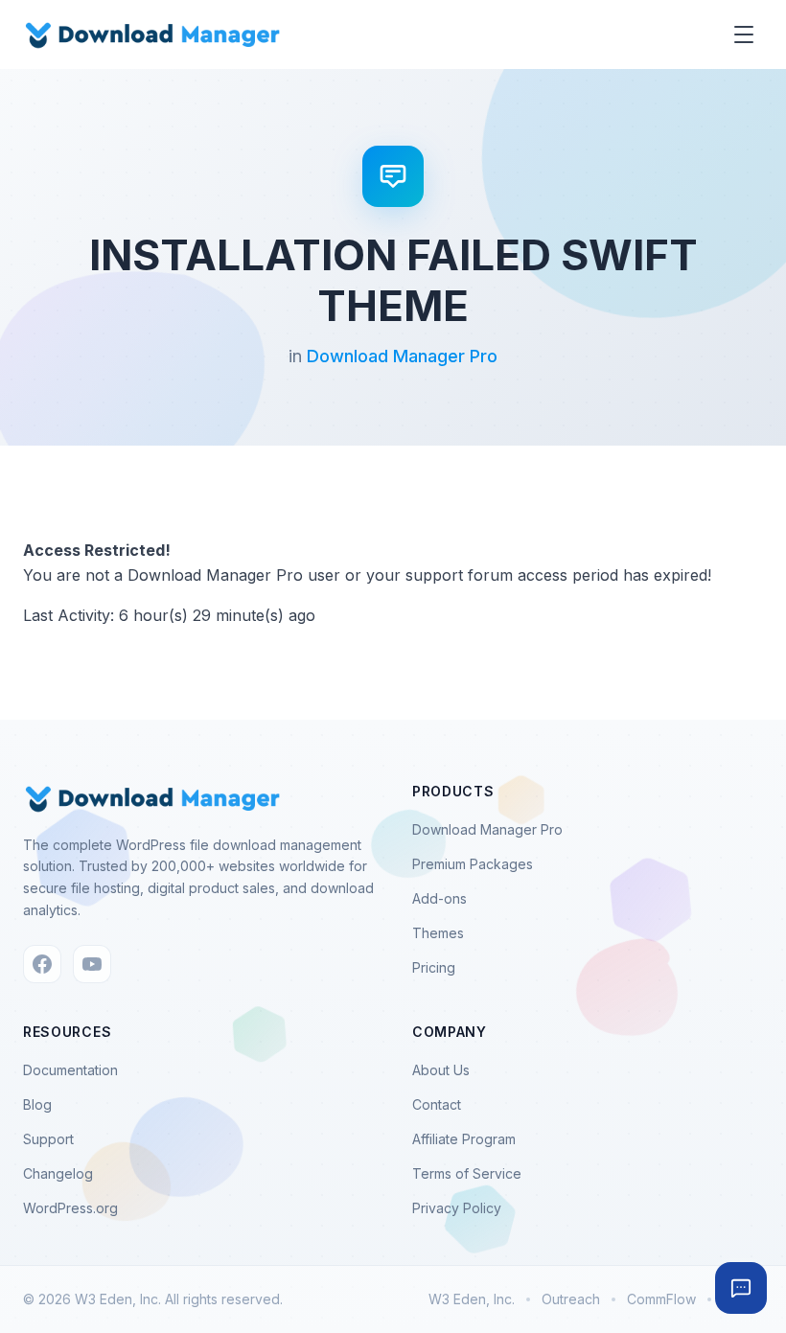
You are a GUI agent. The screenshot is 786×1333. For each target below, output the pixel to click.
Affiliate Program (464, 1139)
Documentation (70, 1070)
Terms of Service (466, 1173)
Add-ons (439, 898)
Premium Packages (472, 864)
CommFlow (661, 1299)
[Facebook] (42, 964)
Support (48, 1139)
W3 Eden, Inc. (471, 1299)
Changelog (58, 1173)
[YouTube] (92, 964)
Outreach (571, 1299)
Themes (438, 933)
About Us (441, 1070)
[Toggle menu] (744, 34)
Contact (436, 1104)
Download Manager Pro (402, 356)
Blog (37, 1104)
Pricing (433, 967)
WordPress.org (70, 1208)
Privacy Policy (456, 1208)
